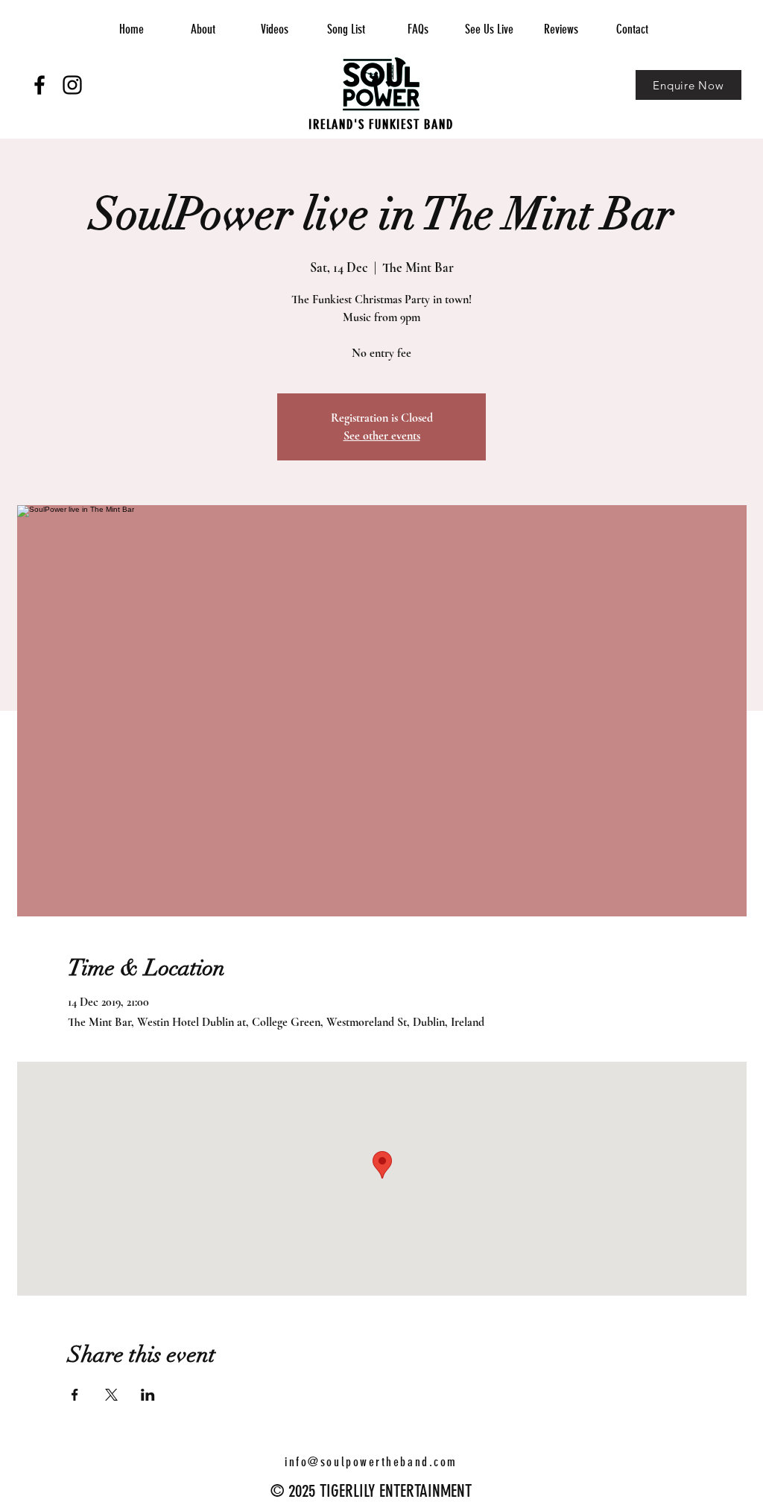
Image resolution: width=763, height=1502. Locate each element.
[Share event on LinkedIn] (148, 1395)
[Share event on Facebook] (75, 1395)
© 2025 (292, 1491)
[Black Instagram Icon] (72, 85)
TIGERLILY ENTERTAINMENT (393, 1491)
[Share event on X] (111, 1395)
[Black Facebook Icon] (39, 85)
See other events (381, 435)
